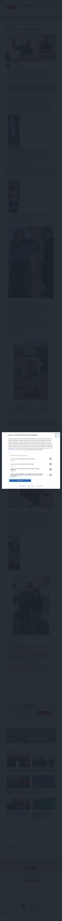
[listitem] (31, 455)
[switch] (50, 459)
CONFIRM (20, 480)
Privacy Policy (39, 486)
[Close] (57, 435)
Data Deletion (22, 486)
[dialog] (31, 460)
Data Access (31, 486)
